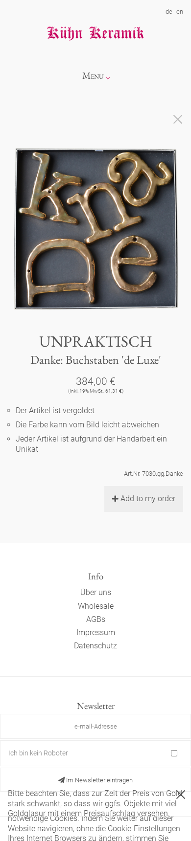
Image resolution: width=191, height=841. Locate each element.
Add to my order (147, 498)
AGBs (95, 619)
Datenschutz (95, 645)
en (179, 11)
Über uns (95, 592)
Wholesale (96, 606)
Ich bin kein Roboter (38, 753)
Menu (93, 75)
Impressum (95, 632)
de (169, 11)
